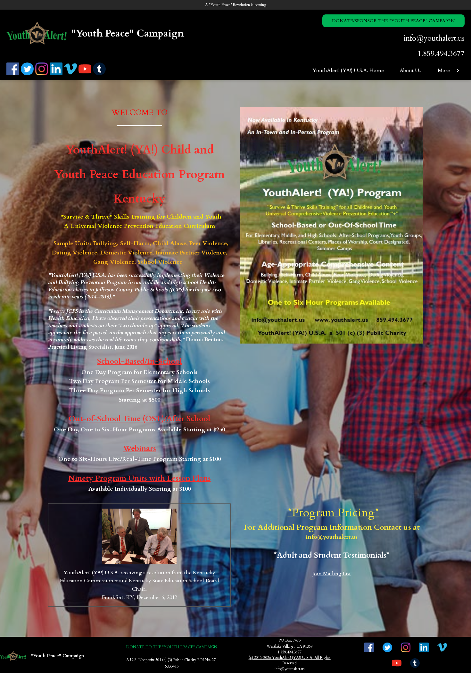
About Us (410, 70)
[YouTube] (85, 74)
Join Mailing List (331, 573)
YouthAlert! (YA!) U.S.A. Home (348, 70)
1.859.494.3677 (441, 54)
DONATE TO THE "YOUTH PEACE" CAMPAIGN (171, 647)
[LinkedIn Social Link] (57, 74)
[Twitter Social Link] (28, 74)
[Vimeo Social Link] (71, 74)
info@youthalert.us (434, 38)
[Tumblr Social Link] (100, 74)
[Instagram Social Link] (42, 74)
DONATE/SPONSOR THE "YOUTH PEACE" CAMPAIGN (393, 21)
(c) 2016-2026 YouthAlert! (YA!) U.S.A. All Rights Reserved (290, 660)
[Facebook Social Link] (13, 74)
